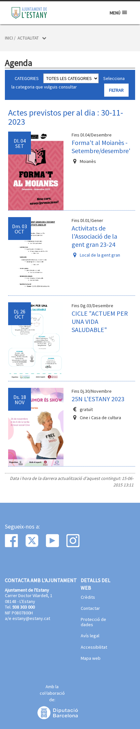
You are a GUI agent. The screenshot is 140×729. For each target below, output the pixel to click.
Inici (9, 38)
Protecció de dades (93, 622)
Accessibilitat (94, 647)
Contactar (90, 608)
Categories (27, 78)
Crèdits (88, 597)
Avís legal (90, 636)
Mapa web (91, 658)
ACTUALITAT (28, 38)
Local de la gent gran (100, 255)
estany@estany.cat (31, 618)
